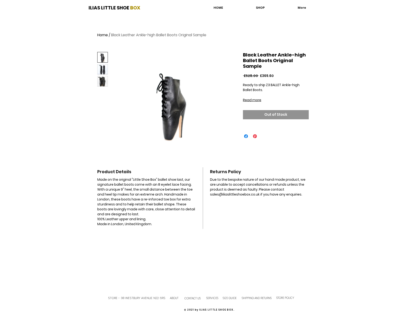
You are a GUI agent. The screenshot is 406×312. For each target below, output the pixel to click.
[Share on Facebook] (246, 136)
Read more (252, 100)
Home (102, 35)
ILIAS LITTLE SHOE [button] (109, 7)
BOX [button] (135, 7)
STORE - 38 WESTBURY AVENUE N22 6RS (136, 298)
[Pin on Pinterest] (255, 136)
